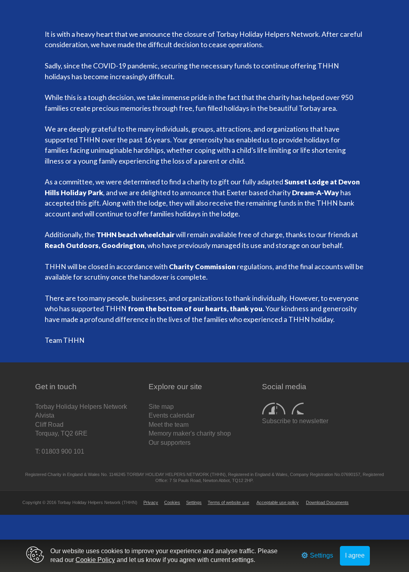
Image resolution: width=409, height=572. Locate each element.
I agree (355, 555)
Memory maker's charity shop (190, 433)
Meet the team (169, 424)
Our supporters (170, 442)
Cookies (172, 502)
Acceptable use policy (277, 502)
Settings (194, 502)
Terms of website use (228, 502)
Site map (161, 406)
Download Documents (327, 502)
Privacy (150, 502)
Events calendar (172, 415)
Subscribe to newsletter (295, 421)
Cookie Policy (95, 559)
